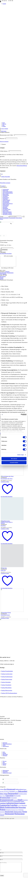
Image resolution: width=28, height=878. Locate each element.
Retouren (4, 763)
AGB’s (4, 745)
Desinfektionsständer (22, 793)
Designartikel (13, 793)
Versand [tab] (1, 277)
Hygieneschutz (5, 797)
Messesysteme (5, 194)
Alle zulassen (14, 458)
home (4, 752)
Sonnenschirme (6, 195)
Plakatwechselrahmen (7, 211)
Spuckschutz (9, 812)
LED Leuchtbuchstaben (7, 191)
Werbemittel (9, 814)
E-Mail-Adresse (4, 151)
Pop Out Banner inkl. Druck (6, 478)
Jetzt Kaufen (3, 252)
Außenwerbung (19, 789)
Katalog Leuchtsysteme (6, 674)
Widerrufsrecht (6, 746)
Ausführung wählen (5, 481)
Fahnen (1, 795)
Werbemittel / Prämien (7, 213)
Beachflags (2, 791)
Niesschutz (22, 807)
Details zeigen (20, 454)
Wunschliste (5, 771)
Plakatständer (5, 208)
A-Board (2, 789)
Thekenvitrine (18, 811)
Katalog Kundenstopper (7, 676)
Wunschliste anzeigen (5, 182)
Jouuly (20, 800)
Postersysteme (5, 210)
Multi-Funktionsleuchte (9, 807)
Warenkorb (5, 755)
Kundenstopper (6, 197)
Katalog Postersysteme (6, 679)
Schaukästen (5, 198)
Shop (3, 125)
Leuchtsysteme (6, 189)
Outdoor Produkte (6, 200)
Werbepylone (5, 190)
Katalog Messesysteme (6, 690)
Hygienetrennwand (6, 800)
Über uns (4, 123)
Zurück (1, 219)
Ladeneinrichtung (12, 803)
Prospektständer (6, 202)
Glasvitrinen (5, 196)
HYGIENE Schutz (6, 209)
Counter (16, 791)
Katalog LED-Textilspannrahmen (9, 693)
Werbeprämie (19, 814)
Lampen (22, 803)
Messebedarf (24, 805)
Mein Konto (5, 754)
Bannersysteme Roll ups (8, 203)
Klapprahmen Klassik (5, 615)
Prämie (2, 809)
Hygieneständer (13, 797)
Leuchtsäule (19, 805)
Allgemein (7, 271)
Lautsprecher (5, 805)
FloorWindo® (5, 205)
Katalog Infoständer (6, 682)
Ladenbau (3, 803)
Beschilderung (6, 791)
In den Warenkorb (4, 249)
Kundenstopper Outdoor (19, 801)
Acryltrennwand (9, 789)
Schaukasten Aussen (14, 809)
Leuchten (13, 805)
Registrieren (3, 171)
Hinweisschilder (6, 201)
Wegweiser (2, 814)
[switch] (25, 441)
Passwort (2, 138)
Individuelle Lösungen (7, 214)
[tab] (14, 276)
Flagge (4, 795)
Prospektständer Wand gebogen (15, 217)
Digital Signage (6, 204)
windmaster (2, 815)
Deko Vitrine (3, 793)
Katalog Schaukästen (6, 685)
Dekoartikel (22, 791)
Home (3, 122)
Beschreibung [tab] (3, 276)
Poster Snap (3, 570)
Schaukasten (8, 809)
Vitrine (24, 812)
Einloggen (2, 147)
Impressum (5, 742)
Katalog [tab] (1, 278)
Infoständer (5, 207)
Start (1, 217)
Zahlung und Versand (7, 772)
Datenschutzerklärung (22, 165)
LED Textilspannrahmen (8, 192)
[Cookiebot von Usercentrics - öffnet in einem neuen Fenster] (21, 414)
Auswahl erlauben (14, 462)
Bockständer (12, 791)
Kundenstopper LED (10, 801)
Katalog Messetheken (6, 687)
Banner (24, 789)
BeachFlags (3, 525)
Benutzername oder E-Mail (7, 135)
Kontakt (4, 3)
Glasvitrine (10, 796)
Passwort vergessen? (4, 141)
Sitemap (4, 764)
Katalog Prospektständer (7, 671)
